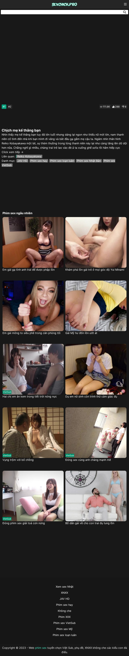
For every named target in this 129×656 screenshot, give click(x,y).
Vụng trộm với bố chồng (18, 459)
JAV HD (22, 160)
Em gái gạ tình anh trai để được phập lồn (29, 269)
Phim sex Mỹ (64, 629)
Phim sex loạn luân (62, 160)
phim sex (41, 647)
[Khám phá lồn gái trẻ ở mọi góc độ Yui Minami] (95, 242)
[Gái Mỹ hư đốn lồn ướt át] (95, 306)
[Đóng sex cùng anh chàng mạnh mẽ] (95, 432)
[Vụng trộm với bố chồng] (33, 432)
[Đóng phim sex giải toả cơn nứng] (33, 496)
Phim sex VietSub (64, 623)
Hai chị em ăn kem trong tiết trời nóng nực (30, 396)
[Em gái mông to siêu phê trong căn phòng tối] (33, 306)
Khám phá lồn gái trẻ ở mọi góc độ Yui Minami (94, 269)
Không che (64, 610)
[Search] (124, 12)
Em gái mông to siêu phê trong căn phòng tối (31, 333)
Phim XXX (64, 617)
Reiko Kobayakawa (29, 156)
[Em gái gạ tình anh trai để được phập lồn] (33, 242)
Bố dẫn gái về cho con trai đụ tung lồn (89, 523)
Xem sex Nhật (64, 586)
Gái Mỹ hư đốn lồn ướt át (81, 333)
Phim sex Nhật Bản (89, 160)
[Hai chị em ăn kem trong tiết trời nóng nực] (33, 369)
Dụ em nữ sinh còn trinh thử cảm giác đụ (91, 396)
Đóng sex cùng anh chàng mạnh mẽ (88, 459)
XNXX (64, 592)
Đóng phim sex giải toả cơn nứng (24, 523)
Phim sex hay (38, 160)
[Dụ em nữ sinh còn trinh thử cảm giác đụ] (95, 369)
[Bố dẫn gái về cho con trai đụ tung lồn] (95, 496)
